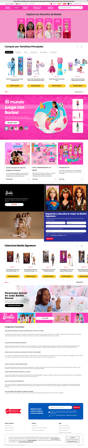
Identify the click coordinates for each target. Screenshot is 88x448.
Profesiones (18, 52)
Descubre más (12, 122)
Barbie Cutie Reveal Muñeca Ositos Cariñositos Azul (14, 79)
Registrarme (50, 238)
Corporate (25, 3)
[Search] (80, 7)
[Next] (76, 1)
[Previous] (11, 1)
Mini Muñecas (53, 52)
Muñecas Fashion (25, 7)
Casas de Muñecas (50, 7)
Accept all (72, 437)
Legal (60, 423)
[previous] (77, 46)
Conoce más (79, 282)
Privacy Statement (55, 438)
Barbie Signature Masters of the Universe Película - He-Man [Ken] (31, 270)
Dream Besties (34, 52)
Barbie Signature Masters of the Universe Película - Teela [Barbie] (13, 270)
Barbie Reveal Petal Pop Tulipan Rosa (56, 79)
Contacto (34, 423)
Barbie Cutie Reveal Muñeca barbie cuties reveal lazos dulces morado (35, 79)
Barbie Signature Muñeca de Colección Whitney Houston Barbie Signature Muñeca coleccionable (66, 270)
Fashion (25, 52)
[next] (81, 46)
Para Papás (31, 3)
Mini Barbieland (43, 52)
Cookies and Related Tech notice (26, 441)
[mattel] (51, 3)
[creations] (70, 3)
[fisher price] (64, 3)
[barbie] (55, 3)
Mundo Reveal (9, 52)
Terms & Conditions (32, 440)
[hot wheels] (59, 3)
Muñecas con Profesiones (37, 7)
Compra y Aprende (9, 423)
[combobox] (70, 7)
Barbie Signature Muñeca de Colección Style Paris (48, 270)
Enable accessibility (9, 3)
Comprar (16, 7)
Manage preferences (72, 441)
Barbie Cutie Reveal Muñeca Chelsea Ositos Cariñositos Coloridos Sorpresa (78, 79)
